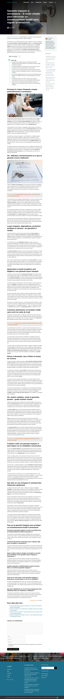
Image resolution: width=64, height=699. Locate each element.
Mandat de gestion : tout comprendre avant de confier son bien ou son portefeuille (31, 686)
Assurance (26, 2)
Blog (32, 2)
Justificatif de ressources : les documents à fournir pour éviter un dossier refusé (31, 669)
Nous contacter (45, 675)
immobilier (38, 2)
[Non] (62, 697)
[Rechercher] (55, 668)
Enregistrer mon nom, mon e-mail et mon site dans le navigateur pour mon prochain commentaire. (25, 645)
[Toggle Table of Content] (19, 56)
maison (45, 2)
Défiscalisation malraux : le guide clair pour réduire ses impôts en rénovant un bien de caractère (50, 86)
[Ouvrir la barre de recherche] (55, 2)
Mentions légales (45, 673)
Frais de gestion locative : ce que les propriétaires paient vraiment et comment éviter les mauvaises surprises (50, 72)
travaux (51, 2)
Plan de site (44, 677)
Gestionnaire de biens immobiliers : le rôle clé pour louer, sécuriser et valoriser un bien (31, 674)
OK (57, 697)
